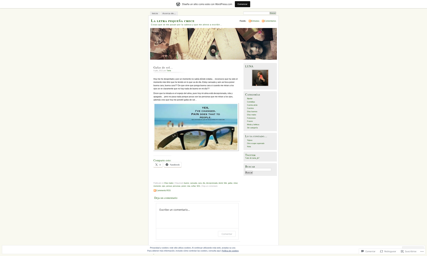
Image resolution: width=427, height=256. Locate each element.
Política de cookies (230, 251)
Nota (249, 147)
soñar (193, 186)
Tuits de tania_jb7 (252, 158)
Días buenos (252, 111)
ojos (163, 186)
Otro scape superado (255, 143)
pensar (169, 186)
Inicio (155, 13)
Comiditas (251, 102)
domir (221, 183)
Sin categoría (252, 128)
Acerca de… (169, 13)
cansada (193, 183)
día (204, 183)
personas (176, 186)
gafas (230, 183)
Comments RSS (163, 190)
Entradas (255, 21)
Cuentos (250, 108)
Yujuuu (249, 140)
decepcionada (212, 183)
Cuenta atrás (252, 105)
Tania (169, 71)
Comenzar (243, 4)
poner (183, 186)
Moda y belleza (253, 125)
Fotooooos (251, 118)
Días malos (168, 183)
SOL (198, 186)
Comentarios (270, 21)
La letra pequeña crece (172, 20)
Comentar (227, 233)
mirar (236, 183)
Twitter (250, 155)
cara (200, 183)
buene (186, 183)
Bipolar (250, 99)
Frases (250, 121)
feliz (225, 183)
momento (157, 186)
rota (188, 186)
